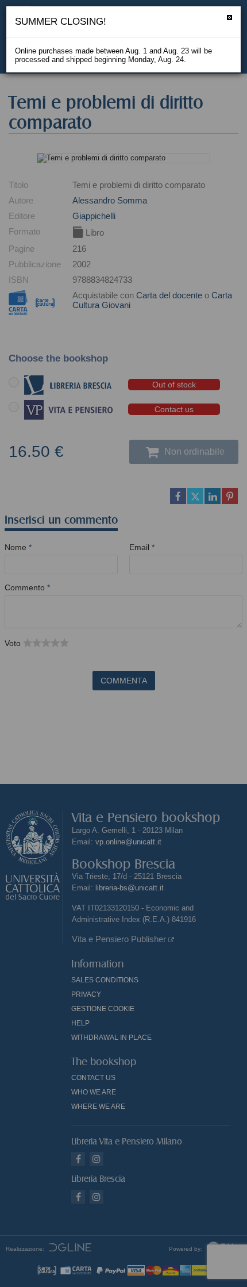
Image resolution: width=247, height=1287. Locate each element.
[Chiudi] (229, 17)
